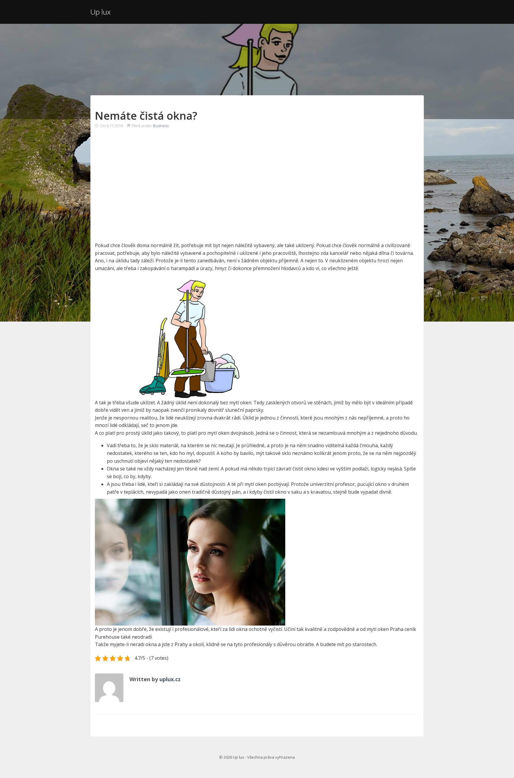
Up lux (100, 12)
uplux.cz (170, 679)
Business (161, 125)
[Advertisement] (257, 179)
